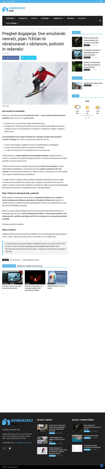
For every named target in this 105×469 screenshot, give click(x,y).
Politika (81, 18)
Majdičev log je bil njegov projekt (93, 83)
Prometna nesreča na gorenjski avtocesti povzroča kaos (92, 52)
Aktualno (86, 45)
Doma (4, 29)
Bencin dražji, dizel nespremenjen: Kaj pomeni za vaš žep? (91, 40)
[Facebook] (97, 1)
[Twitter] (101, 1)
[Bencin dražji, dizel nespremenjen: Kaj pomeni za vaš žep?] (77, 42)
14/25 (82, 112)
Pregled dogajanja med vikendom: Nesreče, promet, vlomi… (57, 439)
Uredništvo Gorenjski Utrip (11, 430)
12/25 (92, 112)
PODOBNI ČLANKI (9, 266)
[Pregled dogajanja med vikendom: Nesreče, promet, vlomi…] (42, 440)
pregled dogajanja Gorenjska (31, 260)
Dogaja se (23, 18)
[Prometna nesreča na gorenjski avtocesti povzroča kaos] (12, 277)
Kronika (70, 18)
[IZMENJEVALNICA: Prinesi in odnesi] (57, 277)
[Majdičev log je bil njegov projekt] (77, 85)
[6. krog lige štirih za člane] (77, 438)
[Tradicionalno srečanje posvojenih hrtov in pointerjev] (77, 448)
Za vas (33, 18)
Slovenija (45, 18)
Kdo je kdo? (87, 85)
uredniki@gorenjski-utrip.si (23, 443)
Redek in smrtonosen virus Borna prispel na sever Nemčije (92, 64)
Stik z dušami (11, 23)
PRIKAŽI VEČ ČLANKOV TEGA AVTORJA (30, 266)
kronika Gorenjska (15, 260)
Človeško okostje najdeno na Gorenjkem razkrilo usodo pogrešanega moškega (33, 288)
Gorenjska (10, 18)
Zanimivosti (58, 18)
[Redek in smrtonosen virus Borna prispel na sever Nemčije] (77, 66)
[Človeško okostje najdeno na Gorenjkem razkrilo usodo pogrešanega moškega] (35, 277)
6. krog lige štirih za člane (91, 435)
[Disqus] (35, 328)
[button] (100, 20)
